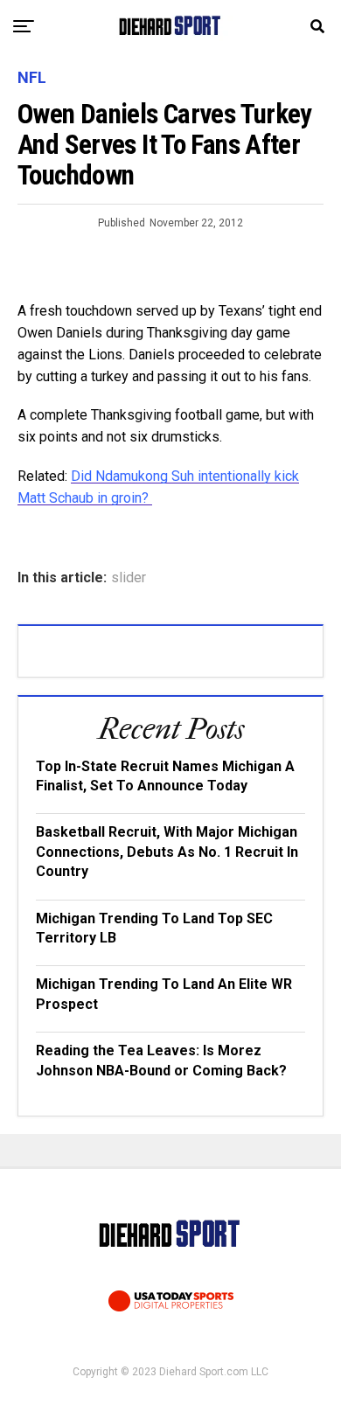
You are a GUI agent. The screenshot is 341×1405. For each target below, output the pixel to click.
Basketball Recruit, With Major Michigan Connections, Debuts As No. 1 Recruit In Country (167, 852)
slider (128, 578)
